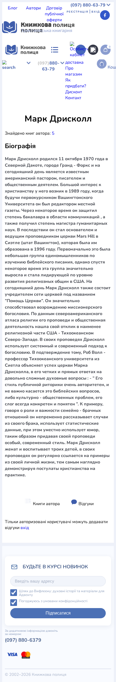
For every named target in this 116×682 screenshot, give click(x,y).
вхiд (25, 528)
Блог (13, 8)
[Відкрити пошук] (93, 50)
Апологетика (15, 111)
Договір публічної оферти (54, 14)
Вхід (95, 12)
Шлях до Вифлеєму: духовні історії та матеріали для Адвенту (61, 593)
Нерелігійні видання (86, 111)
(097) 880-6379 (23, 640)
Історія (36, 111)
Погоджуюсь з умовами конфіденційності (53, 601)
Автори (33, 8)
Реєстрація (77, 12)
